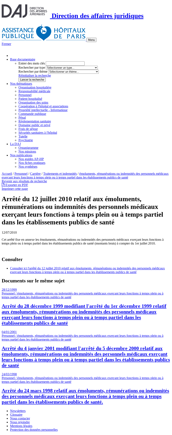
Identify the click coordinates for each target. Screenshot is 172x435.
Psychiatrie (25, 140)
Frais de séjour (28, 129)
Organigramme (28, 147)
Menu (91, 39)
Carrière (35, 173)
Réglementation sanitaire (34, 121)
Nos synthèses (27, 166)
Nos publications (21, 155)
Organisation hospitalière (34, 87)
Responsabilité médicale (34, 91)
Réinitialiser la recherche (34, 75)
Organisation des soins (33, 102)
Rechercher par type (31, 67)
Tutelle (22, 136)
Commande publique (32, 114)
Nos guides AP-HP (31, 159)
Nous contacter (20, 418)
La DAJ (15, 144)
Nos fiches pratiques (31, 163)
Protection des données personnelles (34, 429)
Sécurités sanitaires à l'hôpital (37, 132)
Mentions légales (21, 426)
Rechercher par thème (32, 71)
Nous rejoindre (20, 422)
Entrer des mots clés (31, 63)
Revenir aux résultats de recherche (24, 181)
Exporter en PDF (16, 185)
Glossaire (16, 414)
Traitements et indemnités (60, 173)
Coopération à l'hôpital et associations (43, 106)
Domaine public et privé (34, 125)
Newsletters (18, 411)
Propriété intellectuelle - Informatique (43, 110)
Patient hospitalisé (30, 98)
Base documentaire (22, 59)
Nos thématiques (21, 83)
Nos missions (27, 151)
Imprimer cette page (15, 188)
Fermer (6, 44)
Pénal (22, 117)
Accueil (7, 173)
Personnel (24, 95)
